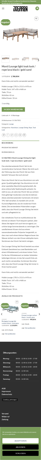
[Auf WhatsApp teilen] (4, 135)
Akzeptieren (21, 441)
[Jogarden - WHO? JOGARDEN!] (21, 8)
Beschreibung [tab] (7, 143)
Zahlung (5, 419)
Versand (5, 413)
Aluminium (14, 127)
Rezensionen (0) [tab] (8, 152)
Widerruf (5, 416)
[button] (3, 8)
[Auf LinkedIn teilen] (24, 135)
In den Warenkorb (13, 109)
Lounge (11, 124)
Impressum (6, 391)
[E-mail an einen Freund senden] (16, 135)
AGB (3, 388)
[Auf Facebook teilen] (8, 135)
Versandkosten (10, 334)
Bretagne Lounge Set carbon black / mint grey (10, 322)
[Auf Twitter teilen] (12, 135)
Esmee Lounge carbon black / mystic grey (29, 316)
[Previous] (5, 35)
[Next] (36, 35)
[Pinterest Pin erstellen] (20, 135)
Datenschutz (7, 394)
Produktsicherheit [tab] (10, 147)
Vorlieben (20, 453)
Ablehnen (20, 447)
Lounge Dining (23, 127)
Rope (30, 127)
